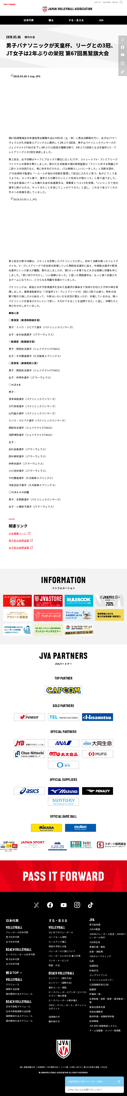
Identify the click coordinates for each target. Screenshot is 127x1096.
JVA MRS (107, 2)
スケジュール (12, 984)
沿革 (91, 961)
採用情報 (93, 1021)
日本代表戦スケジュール (18, 1006)
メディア (97, 2)
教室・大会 (54, 965)
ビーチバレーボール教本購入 (63, 1000)
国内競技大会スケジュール (19, 993)
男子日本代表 (12, 936)
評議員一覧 (95, 994)
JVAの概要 (94, 929)
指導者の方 (54, 1016)
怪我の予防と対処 (58, 946)
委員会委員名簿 (97, 1006)
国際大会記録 (12, 989)
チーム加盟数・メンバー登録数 (105, 1030)
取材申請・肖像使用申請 (101, 1016)
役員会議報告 (96, 1011)
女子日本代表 (12, 941)
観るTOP (12, 972)
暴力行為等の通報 (91, 1067)
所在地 (104, 1067)
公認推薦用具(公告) (99, 984)
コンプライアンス (98, 975)
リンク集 (64, 1067)
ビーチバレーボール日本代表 (20, 954)
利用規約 (41, 1067)
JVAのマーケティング (100, 956)
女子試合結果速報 (19, 547)
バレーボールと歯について (62, 951)
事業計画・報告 (97, 946)
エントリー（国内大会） (61, 978)
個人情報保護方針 (27, 1067)
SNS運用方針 (52, 1067)
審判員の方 (54, 1021)
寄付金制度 (95, 924)
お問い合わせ (76, 1067)
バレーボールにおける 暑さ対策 (65, 955)
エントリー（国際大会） (61, 982)
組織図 (92, 989)
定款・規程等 (96, 951)
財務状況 (93, 970)
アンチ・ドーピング (59, 960)
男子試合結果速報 (19, 540)
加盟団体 (93, 965)
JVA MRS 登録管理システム (103, 1025)
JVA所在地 (94, 942)
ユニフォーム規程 (58, 936)
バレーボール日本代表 (17, 932)
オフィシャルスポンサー (101, 979)
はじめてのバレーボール (61, 932)
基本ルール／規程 (58, 987)
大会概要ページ (17, 533)
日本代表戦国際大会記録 (18, 1011)
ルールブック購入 (58, 941)
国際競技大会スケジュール (19, 1015)
